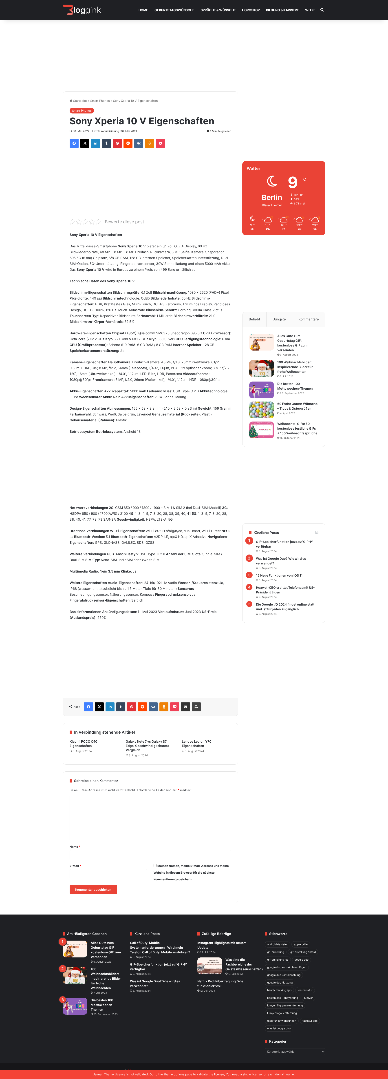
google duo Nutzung (280, 982)
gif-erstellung (275, 952)
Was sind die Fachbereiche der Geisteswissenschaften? (244, 964)
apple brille (301, 944)
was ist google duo (279, 1028)
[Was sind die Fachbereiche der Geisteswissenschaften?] (209, 965)
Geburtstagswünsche (174, 10)
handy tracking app (279, 990)
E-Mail (75, 866)
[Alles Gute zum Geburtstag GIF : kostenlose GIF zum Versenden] (261, 342)
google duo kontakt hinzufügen (286, 967)
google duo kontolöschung (283, 975)
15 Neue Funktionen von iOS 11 (279, 575)
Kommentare (309, 319)
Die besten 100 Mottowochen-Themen (102, 1004)
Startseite (79, 100)
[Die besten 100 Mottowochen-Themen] (261, 390)
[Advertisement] (194, 53)
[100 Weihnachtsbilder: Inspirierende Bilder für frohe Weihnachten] (261, 368)
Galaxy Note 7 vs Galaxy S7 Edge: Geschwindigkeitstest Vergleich (147, 745)
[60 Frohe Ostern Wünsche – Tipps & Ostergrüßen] (261, 410)
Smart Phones (100, 100)
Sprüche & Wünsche (218, 10)
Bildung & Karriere (282, 10)
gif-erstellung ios (277, 959)
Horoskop (251, 10)
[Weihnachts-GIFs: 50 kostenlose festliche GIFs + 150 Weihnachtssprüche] (261, 430)
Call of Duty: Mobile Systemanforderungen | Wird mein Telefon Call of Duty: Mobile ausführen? (160, 947)
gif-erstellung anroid (303, 952)
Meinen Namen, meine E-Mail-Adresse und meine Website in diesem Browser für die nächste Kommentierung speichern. (191, 872)
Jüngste (279, 319)
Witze (310, 10)
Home (143, 10)
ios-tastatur (305, 990)
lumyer (308, 997)
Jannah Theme (103, 1074)
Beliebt (254, 319)
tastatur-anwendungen (281, 1020)
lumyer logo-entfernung (282, 1013)
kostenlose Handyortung (282, 997)
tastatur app (309, 1020)
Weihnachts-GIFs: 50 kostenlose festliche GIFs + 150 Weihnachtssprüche (297, 428)
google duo (302, 959)
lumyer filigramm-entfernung (285, 1005)
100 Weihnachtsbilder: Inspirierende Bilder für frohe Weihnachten (295, 366)
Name (75, 846)
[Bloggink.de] (82, 10)
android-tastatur (277, 944)
